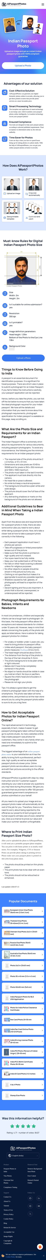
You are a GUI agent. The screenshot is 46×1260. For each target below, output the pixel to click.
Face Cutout (32, 1176)
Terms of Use (8, 1210)
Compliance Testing (10, 1187)
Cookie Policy (8, 1219)
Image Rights (8, 1236)
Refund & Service (10, 1227)
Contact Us (7, 1197)
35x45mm (24, 650)
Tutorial (6, 1206)
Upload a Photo (23, 65)
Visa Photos (8, 1176)
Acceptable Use (9, 1232)
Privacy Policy (8, 1214)
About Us (7, 1201)
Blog (5, 1223)
